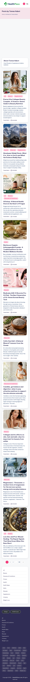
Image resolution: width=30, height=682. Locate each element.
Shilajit (6, 611)
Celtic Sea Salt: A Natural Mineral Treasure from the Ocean (13, 343)
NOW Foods (15, 611)
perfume (19, 665)
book (12, 653)
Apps (11, 650)
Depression (12, 655)
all (5, 96)
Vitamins (5, 597)
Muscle (19, 663)
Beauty (10, 96)
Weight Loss (6, 600)
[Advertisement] (15, 35)
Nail (24, 663)
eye (13, 658)
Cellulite (17, 653)
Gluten (23, 658)
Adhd (19, 647)
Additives (14, 647)
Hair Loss (12, 660)
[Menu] (27, 3)
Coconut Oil (5, 655)
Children (23, 653)
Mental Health (13, 663)
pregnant (13, 668)
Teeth (16, 670)
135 (19, 562)
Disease (8, 658)
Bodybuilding (5, 653)
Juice (22, 660)
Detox (18, 655)
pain (14, 665)
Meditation (5, 663)
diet (4, 658)
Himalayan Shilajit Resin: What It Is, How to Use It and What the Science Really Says (14, 155)
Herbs (6, 242)
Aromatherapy (17, 650)
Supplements (18, 96)
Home (3, 14)
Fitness (5, 579)
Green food (5, 660)
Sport (25, 668)
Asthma (24, 650)
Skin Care (19, 668)
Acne (8, 647)
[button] (23, 562)
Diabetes (24, 655)
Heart (17, 660)
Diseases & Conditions (10, 198)
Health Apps (6, 585)
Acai (4, 647)
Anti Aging (5, 650)
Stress (4, 670)
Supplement (10, 670)
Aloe (24, 647)
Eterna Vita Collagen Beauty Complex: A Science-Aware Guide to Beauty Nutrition (14, 101)
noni (4, 665)
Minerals (13, 150)
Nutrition (9, 665)
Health (6, 150)
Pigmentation (5, 668)
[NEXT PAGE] (23, 562)
